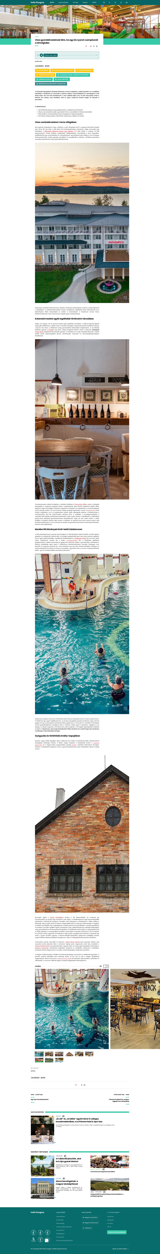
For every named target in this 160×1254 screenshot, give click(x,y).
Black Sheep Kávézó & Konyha (63, 70)
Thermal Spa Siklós (45, 79)
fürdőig (74, 745)
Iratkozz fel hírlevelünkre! (116, 1232)
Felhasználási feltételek (64, 1227)
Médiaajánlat (60, 1234)
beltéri (47, 66)
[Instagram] (84, 1085)
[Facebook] (91, 46)
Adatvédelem (60, 1217)
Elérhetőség (60, 1223)
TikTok (109, 1227)
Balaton (35, 1141)
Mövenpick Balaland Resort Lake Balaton (52, 83)
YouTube (110, 1223)
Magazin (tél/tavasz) (91, 1223)
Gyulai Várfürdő (62, 79)
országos (34, 31)
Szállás (58, 1116)
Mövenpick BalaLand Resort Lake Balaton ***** (60, 131)
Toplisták (59, 1155)
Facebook (110, 1217)
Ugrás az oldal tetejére (119, 1249)
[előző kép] (104, 966)
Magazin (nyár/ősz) (91, 1217)
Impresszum (60, 1230)
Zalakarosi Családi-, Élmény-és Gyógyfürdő (74, 75)
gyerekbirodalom (71, 540)
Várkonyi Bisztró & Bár (46, 75)
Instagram (110, 1220)
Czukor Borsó (43, 70)
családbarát (39, 66)
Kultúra (58, 1178)
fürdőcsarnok (91, 510)
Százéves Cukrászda (85, 70)
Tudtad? (98, 1169)
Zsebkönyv (88, 1228)
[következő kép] (107, 966)
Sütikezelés (60, 1220)
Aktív (37, 36)
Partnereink (60, 1237)
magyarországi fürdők (64, 958)
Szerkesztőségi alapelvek (64, 1240)
